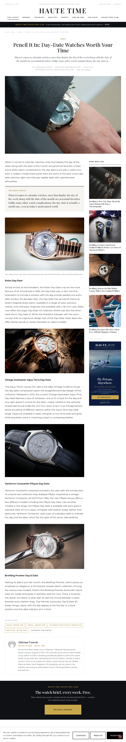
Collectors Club (110, 17)
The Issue (93, 17)
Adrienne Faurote (44, 67)
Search (117, 4)
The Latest (13, 17)
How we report (84, 70)
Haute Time (10, 32)
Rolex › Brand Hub (15, 625)
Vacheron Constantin (41, 630)
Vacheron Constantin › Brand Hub (65, 625)
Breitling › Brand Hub (17, 630)
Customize (81, 735)
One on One (78, 17)
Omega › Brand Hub (36, 625)
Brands (26, 17)
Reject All (98, 735)
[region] (63, 734)
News (19, 32)
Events (65, 17)
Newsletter (105, 4)
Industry (53, 17)
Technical (39, 17)
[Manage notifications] (120, 737)
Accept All (114, 735)
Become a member (63, 710)
